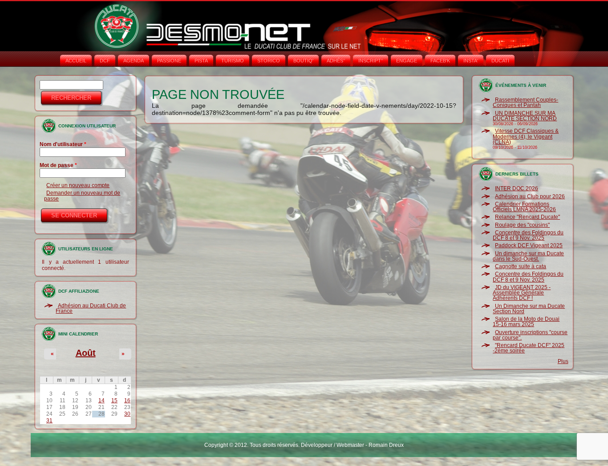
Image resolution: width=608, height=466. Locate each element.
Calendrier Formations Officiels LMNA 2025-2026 (524, 207)
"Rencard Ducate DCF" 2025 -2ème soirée (528, 348)
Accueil (75, 60)
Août (86, 353)
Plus (563, 361)
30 (127, 414)
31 (49, 420)
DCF (105, 60)
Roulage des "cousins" (522, 225)
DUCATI (500, 60)
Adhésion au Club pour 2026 (530, 196)
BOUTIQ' (303, 60)
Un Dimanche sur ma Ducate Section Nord (529, 309)
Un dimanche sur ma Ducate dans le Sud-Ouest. (528, 256)
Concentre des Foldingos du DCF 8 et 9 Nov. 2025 (528, 235)
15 (114, 400)
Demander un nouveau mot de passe (82, 195)
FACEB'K (440, 60)
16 (127, 400)
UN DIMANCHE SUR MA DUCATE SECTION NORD (525, 116)
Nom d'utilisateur (63, 144)
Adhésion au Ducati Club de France (91, 308)
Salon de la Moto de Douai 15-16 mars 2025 (526, 321)
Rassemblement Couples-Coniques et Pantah (525, 102)
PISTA (201, 60)
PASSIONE (169, 60)
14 (101, 400)
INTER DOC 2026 (516, 188)
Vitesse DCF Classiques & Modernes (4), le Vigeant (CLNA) (526, 136)
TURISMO (232, 60)
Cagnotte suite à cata (520, 266)
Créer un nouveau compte (77, 185)
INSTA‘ (470, 60)
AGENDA (133, 60)
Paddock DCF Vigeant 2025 (529, 245)
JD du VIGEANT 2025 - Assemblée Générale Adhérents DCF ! (522, 293)
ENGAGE (406, 60)
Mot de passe (58, 165)
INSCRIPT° (370, 60)
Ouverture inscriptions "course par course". (530, 335)
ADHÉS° (336, 60)
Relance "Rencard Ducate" (527, 217)
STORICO (268, 60)
